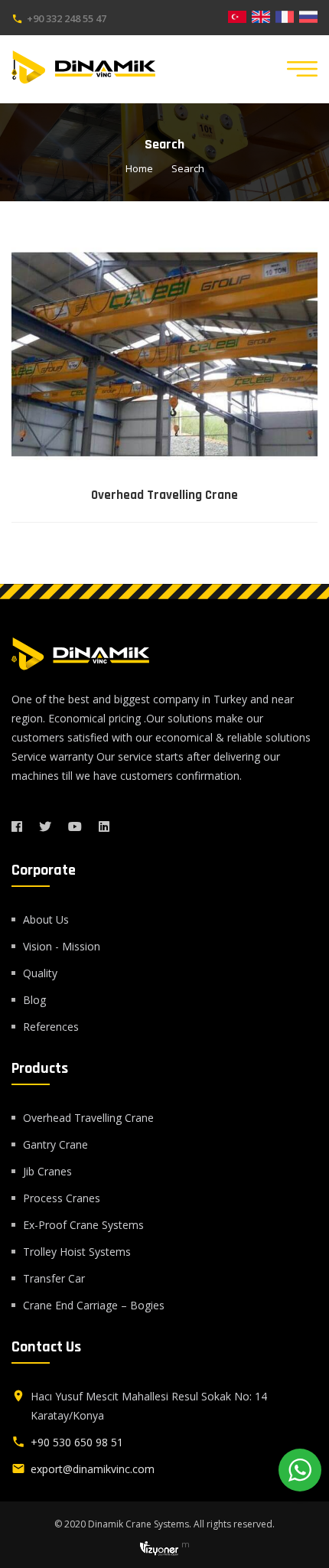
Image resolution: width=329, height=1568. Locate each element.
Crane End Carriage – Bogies (93, 1305)
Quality (40, 973)
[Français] (284, 15)
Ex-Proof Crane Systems (83, 1225)
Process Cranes (61, 1198)
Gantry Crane (55, 1144)
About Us (46, 919)
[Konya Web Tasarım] (159, 1547)
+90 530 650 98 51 (77, 1442)
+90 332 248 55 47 (66, 18)
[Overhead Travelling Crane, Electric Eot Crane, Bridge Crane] (164, 354)
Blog (34, 1000)
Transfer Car (54, 1278)
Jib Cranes (47, 1171)
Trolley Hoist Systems (77, 1251)
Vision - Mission (61, 946)
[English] (261, 15)
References (51, 1026)
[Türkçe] (237, 15)
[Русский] (308, 15)
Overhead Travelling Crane (164, 495)
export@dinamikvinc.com (93, 1469)
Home (139, 168)
